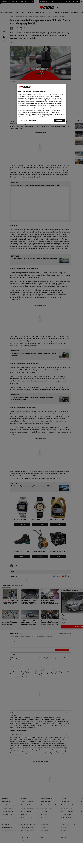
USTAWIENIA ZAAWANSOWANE (29, 120)
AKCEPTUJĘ (59, 120)
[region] (41, 104)
